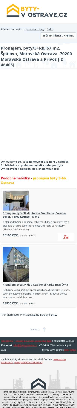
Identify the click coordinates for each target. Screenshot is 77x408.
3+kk (50, 29)
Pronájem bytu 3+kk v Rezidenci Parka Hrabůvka (35, 284)
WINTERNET (70, 349)
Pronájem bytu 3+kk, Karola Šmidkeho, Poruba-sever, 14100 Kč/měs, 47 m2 (34, 214)
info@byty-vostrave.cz (25, 345)
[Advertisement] (38, 117)
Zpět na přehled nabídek (58, 35)
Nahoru (34, 329)
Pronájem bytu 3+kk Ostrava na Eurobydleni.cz (29, 314)
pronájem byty (35, 29)
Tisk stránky (7, 340)
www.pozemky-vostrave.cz (28, 362)
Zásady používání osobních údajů (33, 340)
